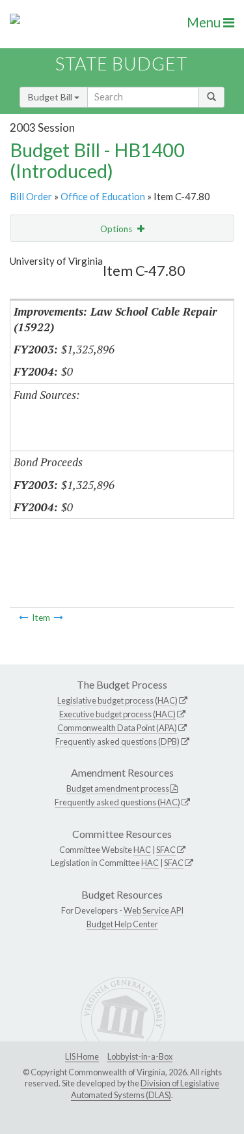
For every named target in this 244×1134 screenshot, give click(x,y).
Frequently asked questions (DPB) (117, 741)
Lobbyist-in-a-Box (139, 1056)
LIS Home (82, 1056)
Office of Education (103, 196)
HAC (142, 849)
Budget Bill (51, 96)
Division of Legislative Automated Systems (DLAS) (145, 1089)
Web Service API (153, 910)
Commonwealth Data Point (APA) (117, 728)
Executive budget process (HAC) (117, 714)
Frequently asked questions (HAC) (117, 802)
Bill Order (31, 196)
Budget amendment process (117, 788)
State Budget (121, 63)
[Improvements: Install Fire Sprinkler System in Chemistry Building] (23, 617)
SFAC (166, 849)
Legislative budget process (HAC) (117, 700)
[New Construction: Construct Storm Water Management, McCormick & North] (58, 617)
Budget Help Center (122, 924)
